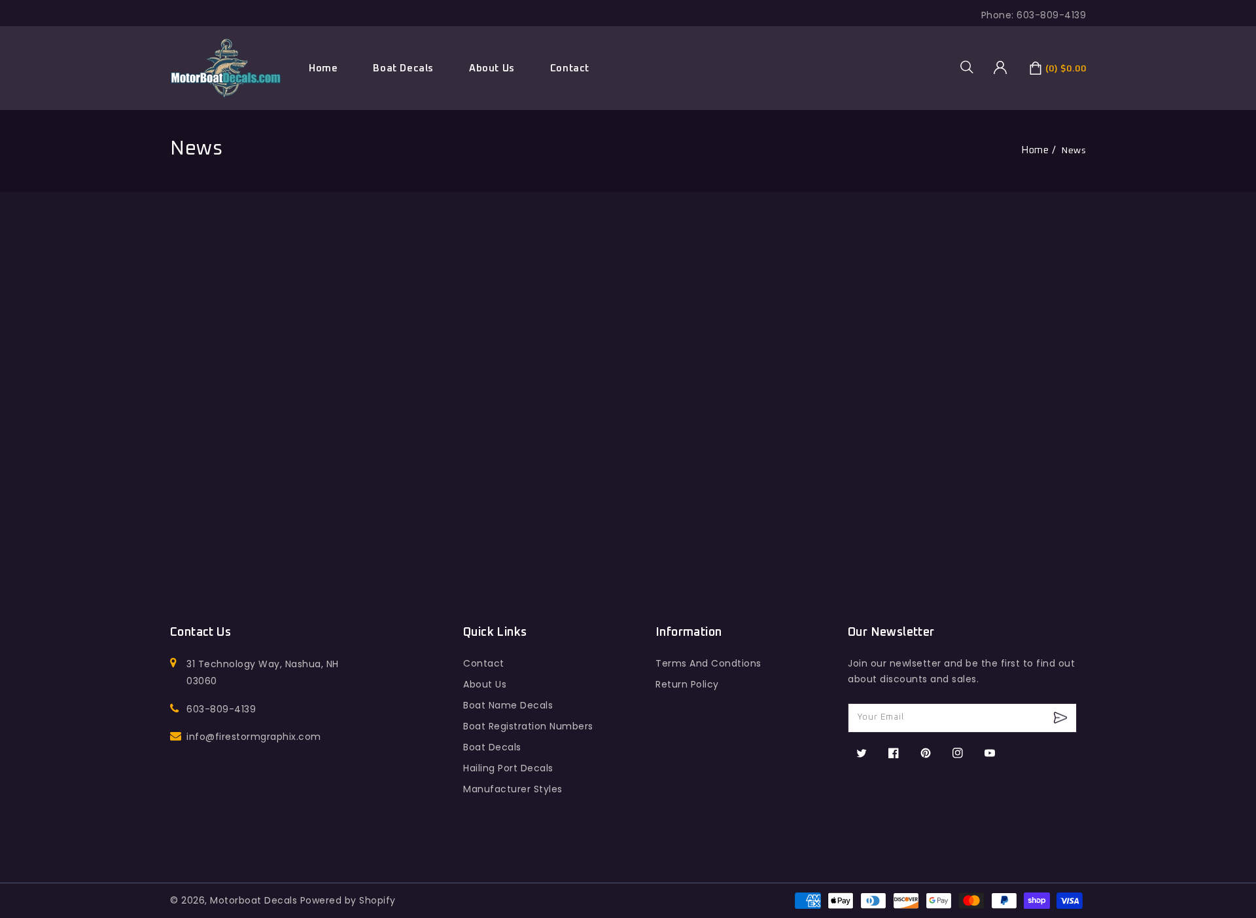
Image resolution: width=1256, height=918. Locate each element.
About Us (484, 684)
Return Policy (687, 684)
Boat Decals (403, 68)
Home (1035, 150)
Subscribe (1062, 718)
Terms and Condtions (708, 663)
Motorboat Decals (253, 900)
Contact (483, 663)
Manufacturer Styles (513, 789)
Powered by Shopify (348, 900)
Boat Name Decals (508, 705)
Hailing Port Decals (508, 768)
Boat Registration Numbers (528, 726)
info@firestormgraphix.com (253, 736)
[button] (971, 67)
